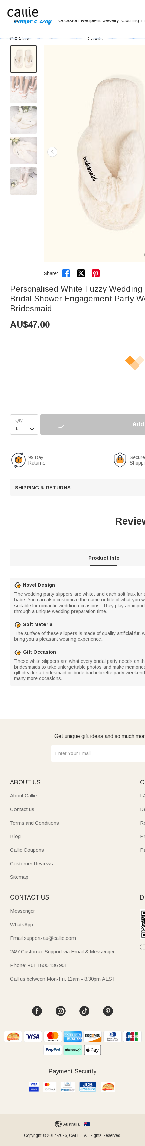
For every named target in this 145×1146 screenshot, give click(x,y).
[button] (52, 152)
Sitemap (19, 877)
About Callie (23, 795)
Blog (15, 836)
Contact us (22, 809)
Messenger (22, 911)
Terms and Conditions (34, 823)
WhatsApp (21, 924)
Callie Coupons (27, 850)
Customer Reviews (31, 863)
